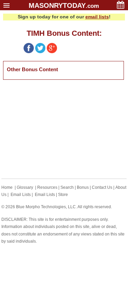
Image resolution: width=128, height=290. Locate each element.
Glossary (25, 187)
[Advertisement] (54, 129)
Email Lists (21, 194)
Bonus (83, 187)
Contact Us (102, 187)
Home (7, 187)
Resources (47, 187)
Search (67, 187)
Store (63, 194)
